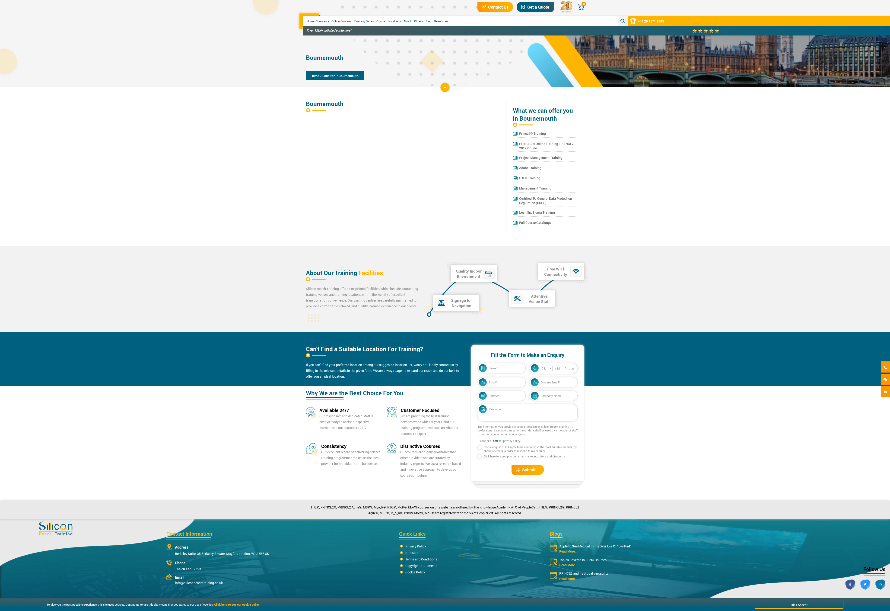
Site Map (411, 552)
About (407, 21)
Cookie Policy (415, 572)
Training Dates (364, 21)
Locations (394, 21)
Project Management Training (541, 157)
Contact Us (498, 7)
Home (311, 21)
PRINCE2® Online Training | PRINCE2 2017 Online (546, 145)
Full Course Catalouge (535, 222)
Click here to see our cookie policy (237, 604)
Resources (441, 21)
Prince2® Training (532, 133)
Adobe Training (530, 168)
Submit (529, 470)
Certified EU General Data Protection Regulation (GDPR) (545, 200)
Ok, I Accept (799, 605)
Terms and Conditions (421, 559)
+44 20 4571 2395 (651, 21)
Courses (321, 21)
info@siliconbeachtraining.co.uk (199, 583)
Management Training (535, 188)
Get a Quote (538, 7)
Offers (418, 21)
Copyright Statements (421, 565)
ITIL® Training (529, 178)
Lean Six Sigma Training (537, 212)
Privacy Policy (415, 546)
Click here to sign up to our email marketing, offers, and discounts (524, 456)
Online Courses (341, 21)
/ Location (327, 76)
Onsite (380, 21)
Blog (428, 21)
